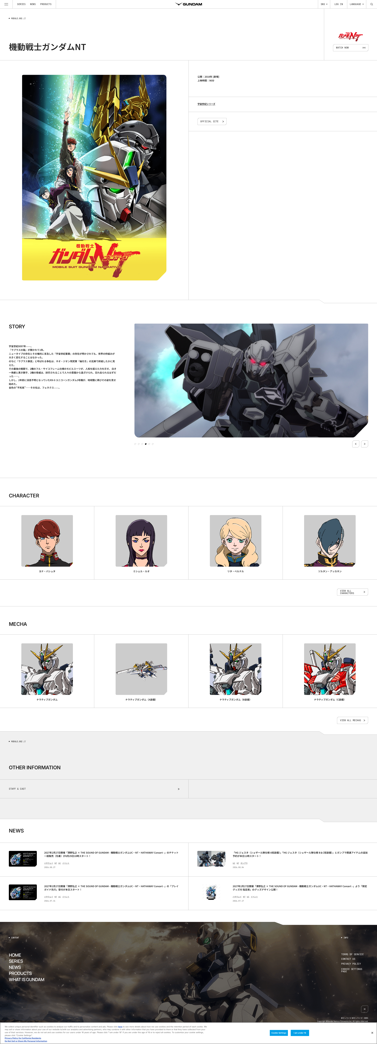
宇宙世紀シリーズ (206, 104)
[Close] (372, 1033)
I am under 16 (300, 1033)
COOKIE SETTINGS (355, 970)
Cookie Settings (278, 1033)
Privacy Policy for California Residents (23, 1038)
